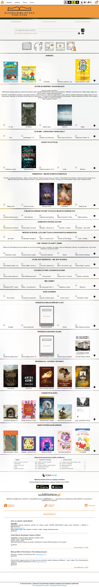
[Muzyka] (38, 51)
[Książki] (27, 51)
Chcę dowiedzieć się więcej (40, 585)
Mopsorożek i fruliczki (67, 465)
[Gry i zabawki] (72, 51)
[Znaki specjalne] (82, 33)
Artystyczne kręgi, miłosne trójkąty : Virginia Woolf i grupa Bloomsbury (77, 462)
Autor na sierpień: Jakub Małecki (22, 521)
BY (77, 2)
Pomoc (25, 2)
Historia (17, 2)
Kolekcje (35, 33)
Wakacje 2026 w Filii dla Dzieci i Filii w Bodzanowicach (29, 552)
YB (73, 2)
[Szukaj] (82, 30)
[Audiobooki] (49, 51)
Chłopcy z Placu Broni (19, 465)
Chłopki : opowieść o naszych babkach (46, 465)
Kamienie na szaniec (18, 468)
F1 (85, 2)
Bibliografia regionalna (49, 21)
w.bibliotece (48, 499)
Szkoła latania (17, 463)
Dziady (15, 466)
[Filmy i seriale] (60, 51)
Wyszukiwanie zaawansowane (23, 33)
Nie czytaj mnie (65, 466)
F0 (82, 2)
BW (69, 2)
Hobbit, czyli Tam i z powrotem (21, 462)
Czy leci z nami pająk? (67, 463)
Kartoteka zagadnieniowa (82, 21)
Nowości (9, 2)
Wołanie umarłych (42, 468)
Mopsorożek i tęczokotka (67, 468)
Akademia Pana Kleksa (43, 466)
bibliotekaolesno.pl (19, 528)
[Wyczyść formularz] (78, 33)
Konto (32, 2)
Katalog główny (16, 21)
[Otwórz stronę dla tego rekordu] (11, 71)
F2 (89, 2)
